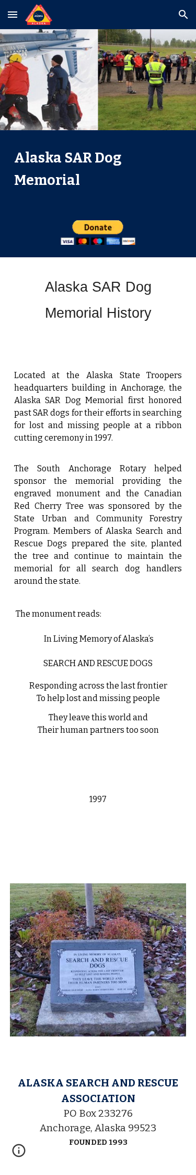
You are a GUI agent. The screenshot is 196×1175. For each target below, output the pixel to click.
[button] (12, 14)
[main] (98, 169)
